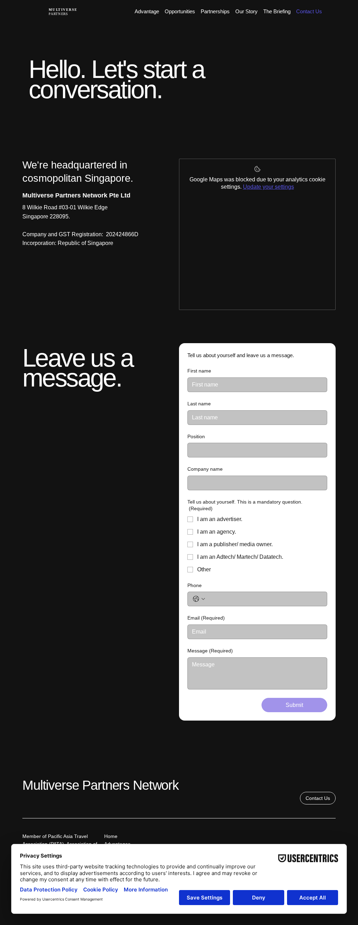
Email (206, 618)
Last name (199, 403)
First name (199, 371)
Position (196, 436)
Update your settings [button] (268, 187)
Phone (194, 585)
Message (210, 650)
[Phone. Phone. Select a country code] (199, 599)
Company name (205, 469)
